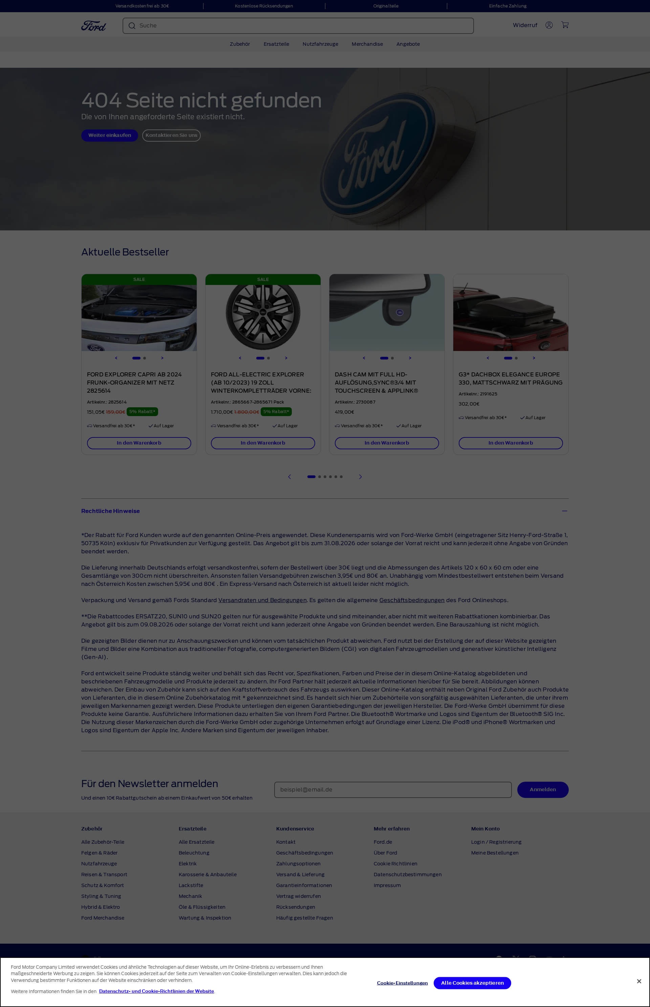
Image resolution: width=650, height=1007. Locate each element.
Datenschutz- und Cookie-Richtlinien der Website (156, 991)
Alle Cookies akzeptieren (472, 983)
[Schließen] (639, 981)
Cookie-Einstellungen (402, 983)
